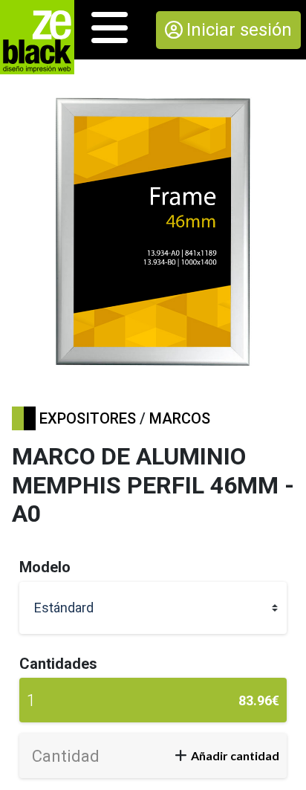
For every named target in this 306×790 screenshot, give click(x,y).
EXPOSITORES (87, 418)
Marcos (179, 418)
